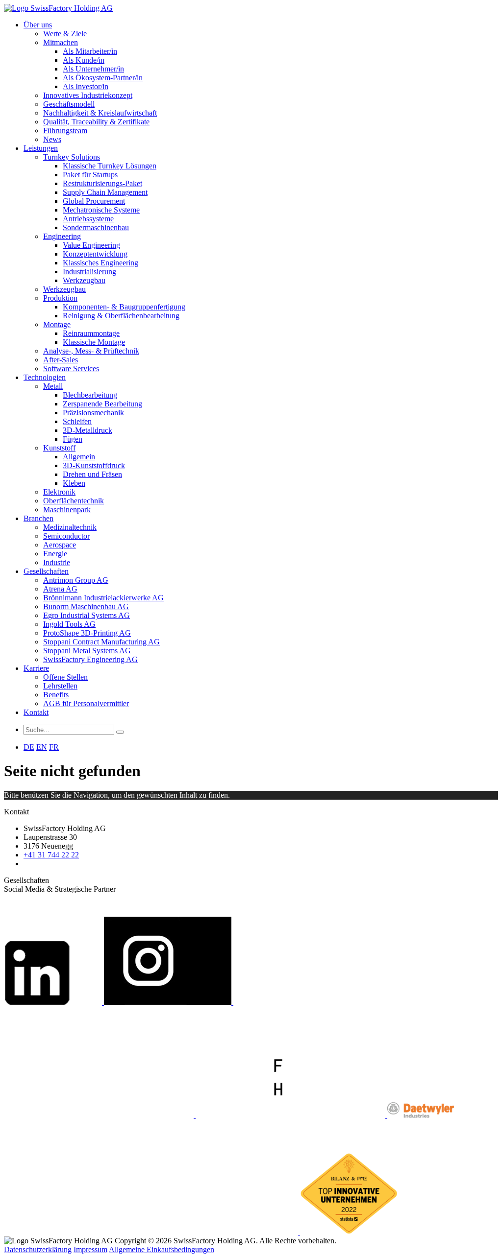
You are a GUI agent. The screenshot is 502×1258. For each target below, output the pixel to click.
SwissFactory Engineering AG (90, 659)
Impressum (90, 1249)
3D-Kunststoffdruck (94, 465)
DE (29, 747)
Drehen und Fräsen (92, 474)
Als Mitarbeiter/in (90, 51)
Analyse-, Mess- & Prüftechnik (91, 351)
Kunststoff (59, 448)
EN (41, 747)
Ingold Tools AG (69, 624)
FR (54, 747)
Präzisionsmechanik (93, 412)
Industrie (56, 562)
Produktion (60, 298)
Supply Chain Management (105, 192)
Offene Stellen (65, 677)
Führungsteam (65, 130)
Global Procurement (94, 201)
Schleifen (77, 421)
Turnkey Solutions (71, 157)
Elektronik (59, 492)
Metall (53, 386)
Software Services (71, 368)
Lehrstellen (60, 686)
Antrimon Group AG (75, 580)
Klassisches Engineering (100, 263)
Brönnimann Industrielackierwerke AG (103, 597)
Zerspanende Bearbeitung (102, 404)
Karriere (36, 668)
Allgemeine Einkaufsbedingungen (161, 1249)
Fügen (72, 439)
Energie (55, 553)
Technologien (45, 377)
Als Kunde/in (83, 60)
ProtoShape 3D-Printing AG (87, 633)
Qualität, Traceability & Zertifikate (96, 122)
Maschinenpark (67, 509)
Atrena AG (60, 589)
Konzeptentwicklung (95, 254)
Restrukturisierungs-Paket (102, 183)
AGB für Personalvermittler (86, 703)
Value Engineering (91, 245)
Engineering (62, 236)
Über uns (38, 25)
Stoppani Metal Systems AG (87, 650)
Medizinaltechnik (70, 527)
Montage (57, 324)
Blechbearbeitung (90, 395)
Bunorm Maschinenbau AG (86, 606)
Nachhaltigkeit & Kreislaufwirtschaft (100, 113)
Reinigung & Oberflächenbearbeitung (121, 315)
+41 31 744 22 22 (51, 855)
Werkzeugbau (84, 280)
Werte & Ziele (65, 33)
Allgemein (79, 456)
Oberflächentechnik (73, 501)
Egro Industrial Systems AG (86, 615)
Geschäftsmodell (69, 104)
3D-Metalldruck (87, 430)
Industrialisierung (89, 271)
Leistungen (41, 148)
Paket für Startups (90, 174)
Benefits (56, 694)
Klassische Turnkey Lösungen (109, 166)
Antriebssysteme (88, 218)
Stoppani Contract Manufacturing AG (101, 642)
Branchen (38, 518)
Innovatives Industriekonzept (87, 95)
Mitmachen (60, 42)
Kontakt (36, 712)
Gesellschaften (46, 571)
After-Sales (60, 360)
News (52, 139)
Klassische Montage (94, 342)
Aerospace (59, 545)
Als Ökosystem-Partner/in (103, 77)
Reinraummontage (91, 333)
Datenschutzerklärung (38, 1249)
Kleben (74, 483)
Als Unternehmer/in (93, 69)
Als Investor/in (85, 86)
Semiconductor (66, 536)
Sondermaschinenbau (96, 227)
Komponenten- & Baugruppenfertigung (124, 307)
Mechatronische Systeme (101, 210)
